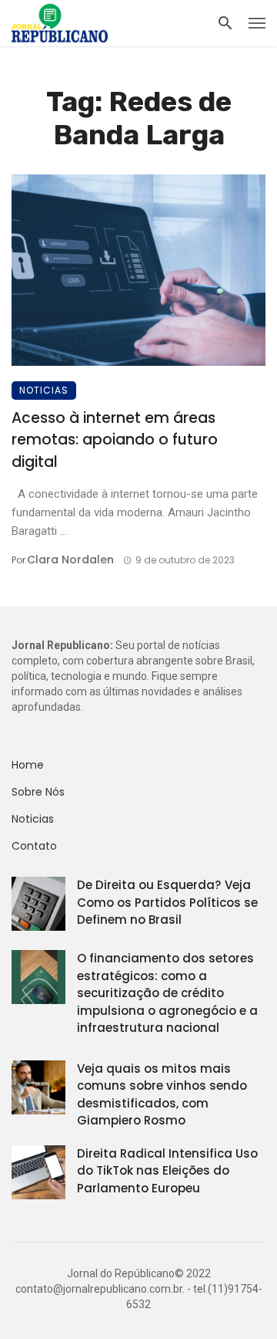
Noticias (43, 390)
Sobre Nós (38, 792)
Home (28, 765)
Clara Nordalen (70, 559)
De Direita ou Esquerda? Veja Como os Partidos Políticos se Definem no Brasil (167, 902)
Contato (34, 846)
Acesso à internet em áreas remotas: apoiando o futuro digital (115, 439)
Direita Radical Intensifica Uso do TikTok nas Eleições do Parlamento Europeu (167, 1170)
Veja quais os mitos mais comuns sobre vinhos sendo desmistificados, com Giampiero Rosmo (162, 1094)
